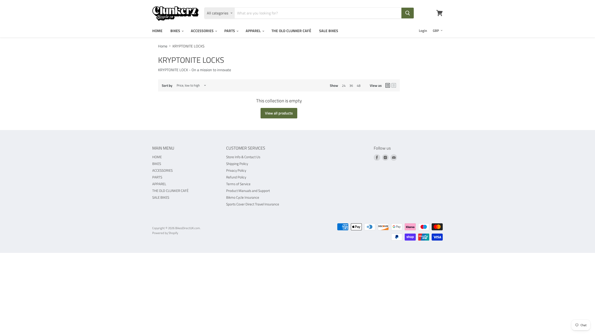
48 (358, 85)
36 (351, 85)
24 (344, 85)
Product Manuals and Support (248, 190)
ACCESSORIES (203, 31)
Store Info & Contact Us (243, 157)
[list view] (393, 85)
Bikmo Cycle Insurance (242, 197)
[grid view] (387, 85)
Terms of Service (238, 184)
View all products (279, 113)
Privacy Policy (236, 170)
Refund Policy (236, 177)
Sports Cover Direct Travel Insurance (252, 204)
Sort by (167, 85)
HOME (157, 31)
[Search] (407, 13)
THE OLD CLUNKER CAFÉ (291, 31)
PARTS (230, 31)
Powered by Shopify (165, 233)
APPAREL (254, 31)
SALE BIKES (328, 31)
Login (423, 30)
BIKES (175, 31)
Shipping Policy (237, 163)
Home (162, 46)
